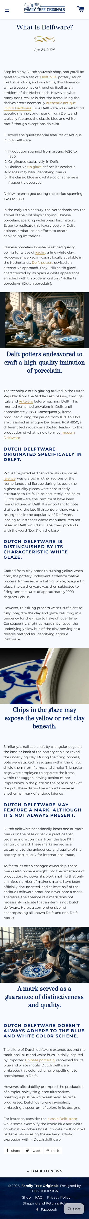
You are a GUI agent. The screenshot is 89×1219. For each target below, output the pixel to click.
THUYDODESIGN (44, 1191)
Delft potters (42, 262)
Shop (26, 1197)
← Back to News (45, 1171)
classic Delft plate (62, 1119)
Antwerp (26, 401)
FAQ (38, 1197)
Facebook (48, 1209)
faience (9, 478)
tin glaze (34, 167)
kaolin (40, 252)
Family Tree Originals (39, 1186)
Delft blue (48, 77)
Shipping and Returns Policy (46, 1203)
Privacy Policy (58, 1197)
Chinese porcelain (40, 1060)
